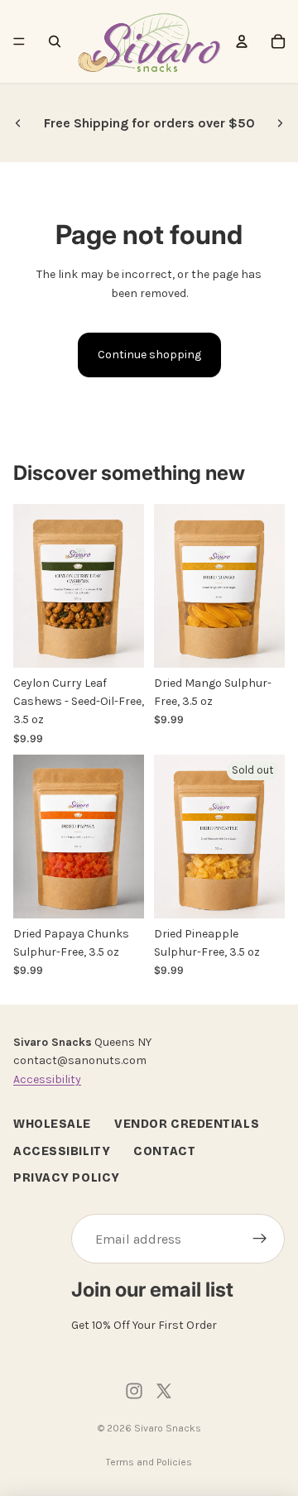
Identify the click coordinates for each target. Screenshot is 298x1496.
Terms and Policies (149, 1462)
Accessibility (47, 1079)
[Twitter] (164, 1391)
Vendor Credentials (186, 1125)
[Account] (241, 41)
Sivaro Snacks (167, 1428)
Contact (164, 1151)
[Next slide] (280, 123)
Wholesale (52, 1125)
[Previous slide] (18, 123)
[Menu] (19, 41)
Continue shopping (149, 355)
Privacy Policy (66, 1178)
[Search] (54, 41)
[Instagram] (134, 1391)
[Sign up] (260, 1239)
